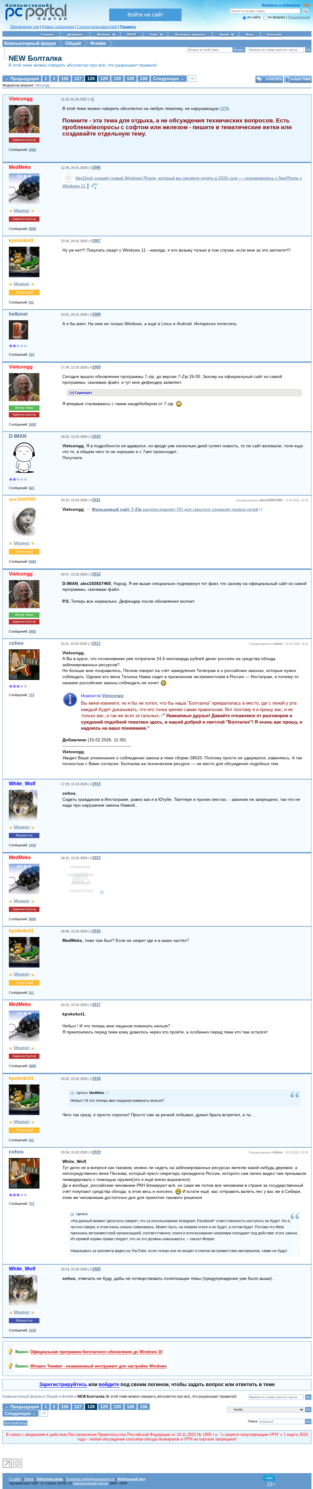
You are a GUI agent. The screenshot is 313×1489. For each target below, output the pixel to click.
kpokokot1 (21, 240)
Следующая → (168, 78)
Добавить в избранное (281, 5)
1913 (96, 643)
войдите (109, 1384)
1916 (96, 931)
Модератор (24, 835)
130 (117, 78)
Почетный (24, 292)
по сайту (254, 17)
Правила (128, 27)
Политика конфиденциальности (90, 1479)
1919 (96, 1152)
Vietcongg (42, 85)
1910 (96, 436)
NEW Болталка (35, 58)
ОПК (224, 108)
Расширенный (299, 17)
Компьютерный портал (90, 1483)
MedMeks (20, 167)
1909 (96, 367)
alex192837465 (22, 499)
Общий (73, 43)
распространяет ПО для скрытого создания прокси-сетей (175, 509)
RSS (306, 5)
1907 (96, 240)
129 (104, 78)
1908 (96, 314)
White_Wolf (22, 783)
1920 (96, 1269)
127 (78, 78)
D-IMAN (18, 436)
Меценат (22, 210)
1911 (96, 500)
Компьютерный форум (30, 43)
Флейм (98, 43)
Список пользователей (97, 27)
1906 (96, 167)
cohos (16, 643)
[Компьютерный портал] (34, 20)
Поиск (29, 1479)
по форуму (277, 17)
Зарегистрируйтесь (63, 1384)
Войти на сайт (145, 15)
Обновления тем (24, 27)
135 (130, 78)
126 (64, 78)
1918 (96, 1078)
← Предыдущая (22, 78)
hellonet (18, 314)
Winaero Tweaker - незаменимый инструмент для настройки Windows (98, 1366)
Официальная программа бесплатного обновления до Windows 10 (96, 1351)
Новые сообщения (58, 27)
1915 (96, 857)
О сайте (15, 1479)
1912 (96, 574)
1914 (96, 784)
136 (143, 78)
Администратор (24, 139)
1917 (96, 1004)
